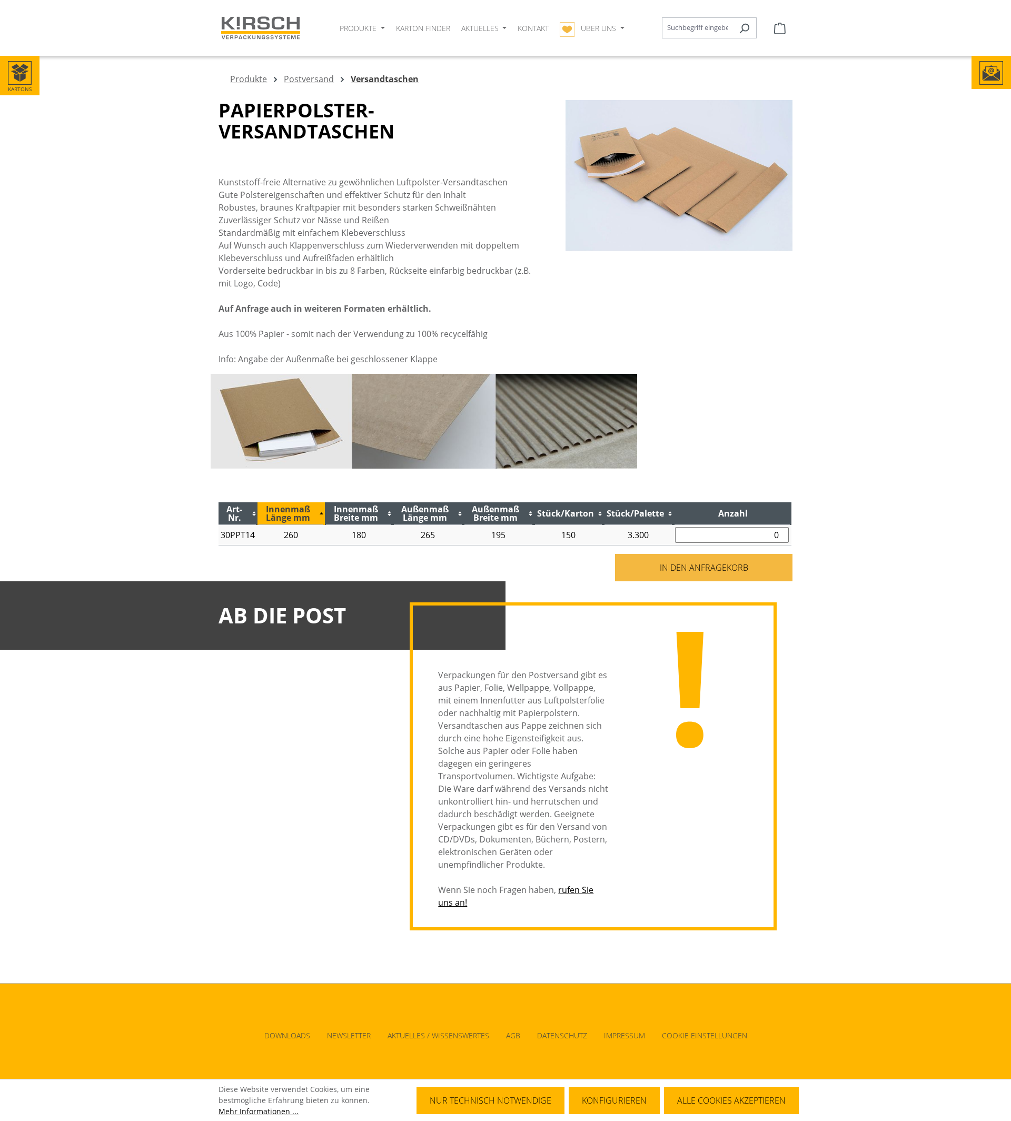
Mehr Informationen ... (259, 1111)
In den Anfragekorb (704, 567)
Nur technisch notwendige (490, 1100)
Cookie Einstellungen (704, 1035)
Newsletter (349, 1035)
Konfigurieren (614, 1100)
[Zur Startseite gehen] (260, 28)
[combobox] (697, 27)
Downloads (287, 1035)
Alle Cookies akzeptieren (731, 1100)
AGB (513, 1035)
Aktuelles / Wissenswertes (438, 1035)
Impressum (624, 1035)
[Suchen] (744, 27)
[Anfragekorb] (779, 27)
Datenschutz (562, 1035)
